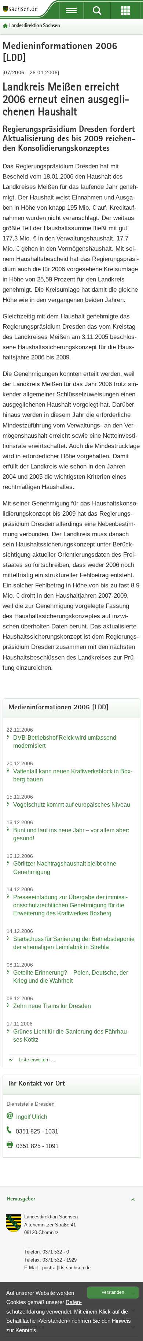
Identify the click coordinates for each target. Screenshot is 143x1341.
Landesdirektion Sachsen (34, 26)
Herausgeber (21, 1199)
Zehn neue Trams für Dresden (52, 1006)
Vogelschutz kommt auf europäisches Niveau (71, 805)
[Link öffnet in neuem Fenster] (20, 11)
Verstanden (113, 1292)
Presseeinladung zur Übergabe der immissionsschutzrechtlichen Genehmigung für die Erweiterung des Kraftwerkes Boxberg (70, 905)
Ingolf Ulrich (31, 1117)
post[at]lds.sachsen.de (66, 1267)
